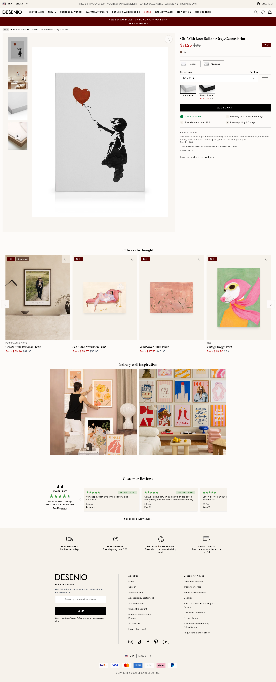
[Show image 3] (17, 106)
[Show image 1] (17, 49)
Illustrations (19, 29)
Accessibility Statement (141, 598)
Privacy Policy (75, 618)
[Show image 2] (17, 77)
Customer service (193, 581)
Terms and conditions (195, 592)
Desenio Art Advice (194, 576)
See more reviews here (138, 518)
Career (132, 587)
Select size (186, 72)
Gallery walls (164, 12)
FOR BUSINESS (203, 12)
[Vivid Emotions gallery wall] (182, 412)
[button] (265, 78)
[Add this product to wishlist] (168, 39)
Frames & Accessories (126, 12)
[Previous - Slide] (177, 92)
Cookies (188, 598)
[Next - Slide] (273, 92)
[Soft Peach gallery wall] (93, 412)
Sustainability (135, 592)
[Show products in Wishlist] (262, 12)
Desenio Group (146, 673)
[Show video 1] (17, 136)
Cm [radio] (251, 72)
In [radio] (257, 72)
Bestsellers (36, 12)
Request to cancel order (197, 632)
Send (81, 610)
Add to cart (225, 107)
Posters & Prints (71, 12)
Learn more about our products (197, 157)
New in (52, 12)
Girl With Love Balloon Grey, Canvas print (49, 29)
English (20, 3)
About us (133, 576)
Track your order (192, 587)
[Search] (255, 12)
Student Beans (136, 603)
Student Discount (137, 609)
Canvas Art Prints (96, 12)
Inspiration (184, 12)
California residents (194, 612)
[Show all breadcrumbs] (6, 29)
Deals (147, 12)
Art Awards (134, 623)
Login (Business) (137, 629)
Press (131, 581)
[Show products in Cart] (269, 12)
